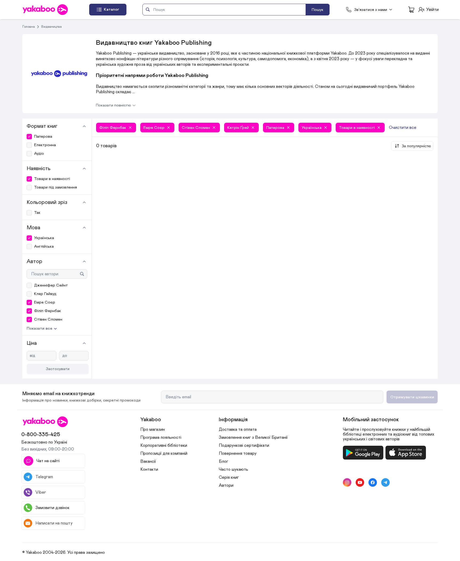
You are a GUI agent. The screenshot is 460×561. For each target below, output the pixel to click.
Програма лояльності (160, 437)
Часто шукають (233, 469)
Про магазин (152, 429)
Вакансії (148, 461)
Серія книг (229, 477)
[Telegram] (385, 482)
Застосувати (57, 369)
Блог (223, 461)
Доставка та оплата (238, 429)
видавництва (51, 26)
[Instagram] (347, 482)
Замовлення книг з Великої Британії (253, 437)
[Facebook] (372, 482)
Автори (226, 485)
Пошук (317, 10)
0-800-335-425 (40, 434)
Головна (28, 26)
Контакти (149, 469)
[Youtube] (360, 482)
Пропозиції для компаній (163, 453)
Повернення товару (238, 453)
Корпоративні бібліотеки (163, 445)
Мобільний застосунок (371, 419)
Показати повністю (113, 105)
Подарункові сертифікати (244, 445)
